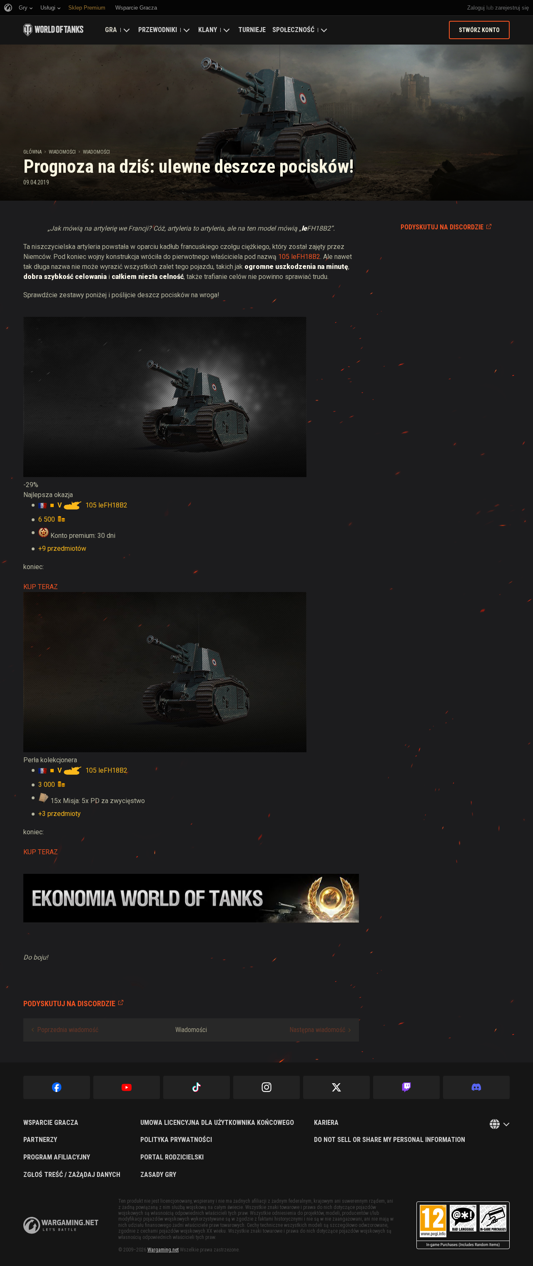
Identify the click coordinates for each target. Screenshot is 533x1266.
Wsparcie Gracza (50, 1123)
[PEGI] (463, 1225)
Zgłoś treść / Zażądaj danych (71, 1175)
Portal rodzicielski (172, 1157)
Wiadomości (62, 152)
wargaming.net (60, 1225)
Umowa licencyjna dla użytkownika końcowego (217, 1123)
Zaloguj (476, 8)
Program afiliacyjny (56, 1157)
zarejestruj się (512, 8)
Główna (32, 152)
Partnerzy (40, 1140)
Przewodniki (157, 30)
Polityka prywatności (176, 1140)
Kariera (326, 1123)
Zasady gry (158, 1175)
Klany (207, 30)
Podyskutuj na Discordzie (442, 227)
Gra (111, 30)
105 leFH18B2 (299, 257)
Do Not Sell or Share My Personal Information (389, 1140)
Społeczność (293, 30)
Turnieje (252, 30)
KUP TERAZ (40, 587)
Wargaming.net (163, 1250)
